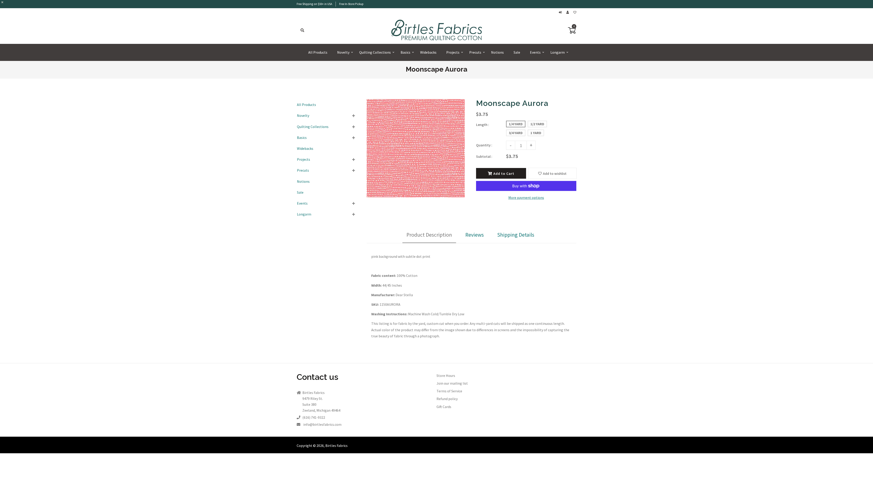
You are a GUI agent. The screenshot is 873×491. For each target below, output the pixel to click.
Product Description (429, 234)
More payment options (526, 197)
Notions (303, 181)
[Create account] (568, 12)
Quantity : (484, 145)
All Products (306, 104)
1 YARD (535, 132)
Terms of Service (449, 391)
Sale (300, 192)
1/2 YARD (537, 124)
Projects (303, 159)
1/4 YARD (516, 124)
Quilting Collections (313, 126)
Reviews (474, 234)
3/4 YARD (516, 132)
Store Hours (445, 375)
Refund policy (447, 398)
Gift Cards (443, 406)
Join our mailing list (452, 383)
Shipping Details (515, 234)
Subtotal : (484, 156)
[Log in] (561, 12)
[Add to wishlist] (574, 12)
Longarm (304, 214)
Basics (302, 137)
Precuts (303, 170)
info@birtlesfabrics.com (322, 424)
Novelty (303, 115)
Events (302, 203)
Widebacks (305, 148)
